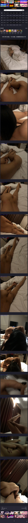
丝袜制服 (20, 15)
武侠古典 (14, 22)
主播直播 (23, 15)
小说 (2, 22)
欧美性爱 (14, 17)
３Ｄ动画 (14, 15)
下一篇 (24, 508)
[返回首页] (27, 521)
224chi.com (14, 8)
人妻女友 (11, 22)
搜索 (22, 10)
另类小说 (20, 22)
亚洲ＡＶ (4, 15)
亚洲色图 (8, 20)
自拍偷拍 (8, 15)
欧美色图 (11, 20)
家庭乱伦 (8, 22)
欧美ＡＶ (11, 15)
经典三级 (20, 17)
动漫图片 (14, 20)
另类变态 (26, 17)
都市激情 (4, 22)
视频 (2, 15)
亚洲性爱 (4, 17)
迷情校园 (17, 22)
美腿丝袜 (17, 20)
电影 (2, 17)
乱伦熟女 (23, 17)
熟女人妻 (17, 15)
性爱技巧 (26, 22)
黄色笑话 (23, 22)
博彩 (2, 13)
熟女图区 (23, 20)
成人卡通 (11, 17)
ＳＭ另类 (26, 15)
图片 (2, 20)
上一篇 (4, 508)
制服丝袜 (17, 17)
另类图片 (26, 20)
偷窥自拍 (4, 20)
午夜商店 (26, 28)
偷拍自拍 (8, 17)
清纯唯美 (20, 20)
